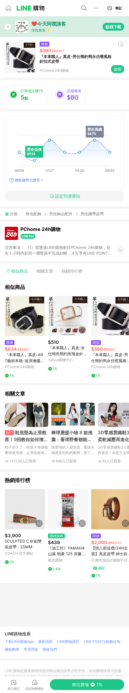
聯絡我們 (50, 649)
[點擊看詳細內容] (25, 316)
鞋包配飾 (33, 213)
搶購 (118, 69)
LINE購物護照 (68, 641)
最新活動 (45, 641)
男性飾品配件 (61, 213)
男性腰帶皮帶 (92, 214)
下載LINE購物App (19, 641)
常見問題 (31, 649)
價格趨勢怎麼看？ (29, 180)
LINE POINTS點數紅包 (102, 641)
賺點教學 (12, 649)
